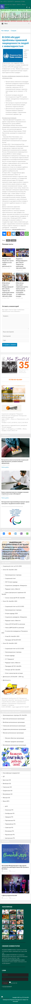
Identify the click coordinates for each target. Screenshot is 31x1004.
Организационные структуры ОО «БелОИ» (15, 715)
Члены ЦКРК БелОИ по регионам (14, 627)
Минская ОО (6, 797)
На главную (5, 31)
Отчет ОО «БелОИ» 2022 (10, 643)
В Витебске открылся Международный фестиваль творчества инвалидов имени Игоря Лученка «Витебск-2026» (8, 289)
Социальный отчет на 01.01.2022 (14, 648)
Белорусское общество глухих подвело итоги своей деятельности (8, 262)
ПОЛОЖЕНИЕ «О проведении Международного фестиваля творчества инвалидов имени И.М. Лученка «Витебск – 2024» (14, 956)
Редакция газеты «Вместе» (12, 662)
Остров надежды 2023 (11, 613)
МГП (6, 806)
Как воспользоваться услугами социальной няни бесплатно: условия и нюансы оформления (14, 461)
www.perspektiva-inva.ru (18, 229)
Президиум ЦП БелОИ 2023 (13, 640)
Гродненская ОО (7, 790)
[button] (2, 6)
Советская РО (9, 827)
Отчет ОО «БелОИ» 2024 (10, 569)
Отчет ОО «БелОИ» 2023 (10, 601)
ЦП (4, 776)
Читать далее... (5, 467)
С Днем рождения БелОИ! (9, 895)
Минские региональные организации (13, 733)
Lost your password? (7, 987)
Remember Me (14, 983)
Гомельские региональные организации (14, 725)
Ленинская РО (9, 810)
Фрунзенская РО (10, 834)
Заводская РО (9, 817)
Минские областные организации (14, 738)
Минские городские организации (14, 741)
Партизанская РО (10, 820)
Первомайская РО (10, 824)
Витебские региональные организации (14, 722)
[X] (18, 234)
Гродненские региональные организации (14, 729)
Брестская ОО (7, 780)
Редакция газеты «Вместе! (12, 589)
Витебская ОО (7, 783)
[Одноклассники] (9, 234)
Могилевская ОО (7, 794)
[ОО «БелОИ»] (15, 15)
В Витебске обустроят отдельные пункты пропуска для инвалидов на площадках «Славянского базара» (22, 289)
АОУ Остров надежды (11, 582)
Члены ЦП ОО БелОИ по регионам (15, 624)
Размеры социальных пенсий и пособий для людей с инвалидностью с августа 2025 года (14, 951)
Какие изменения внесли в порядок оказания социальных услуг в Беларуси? (15, 493)
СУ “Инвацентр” (9, 659)
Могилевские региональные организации (14, 745)
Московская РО (9, 831)
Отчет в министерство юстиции (14, 673)
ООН (8, 240)
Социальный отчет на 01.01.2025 (12, 566)
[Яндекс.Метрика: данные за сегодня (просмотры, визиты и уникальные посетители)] (5, 997)
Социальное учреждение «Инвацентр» (16, 585)
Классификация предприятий (11, 773)
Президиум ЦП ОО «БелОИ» (13, 666)
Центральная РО (10, 838)
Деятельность (7, 680)
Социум (13, 31)
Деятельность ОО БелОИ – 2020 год (13, 676)
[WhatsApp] (27, 234)
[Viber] (22, 234)
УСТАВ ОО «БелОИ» (15, 380)
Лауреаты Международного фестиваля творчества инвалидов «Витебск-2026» (21, 263)
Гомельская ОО (7, 787)
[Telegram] (13, 234)
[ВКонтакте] (4, 234)
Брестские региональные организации (14, 718)
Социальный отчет (10, 578)
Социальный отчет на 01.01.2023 (14, 606)
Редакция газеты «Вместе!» (13, 620)
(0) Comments (13, 871)
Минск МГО (6, 801)
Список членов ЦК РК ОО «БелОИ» (15, 597)
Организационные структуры (13, 575)
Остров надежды (10, 655)
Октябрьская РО (9, 813)
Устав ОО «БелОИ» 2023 (12, 636)
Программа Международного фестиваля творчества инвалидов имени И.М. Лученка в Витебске (15, 867)
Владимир (4, 949)
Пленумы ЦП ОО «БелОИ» (12, 669)
